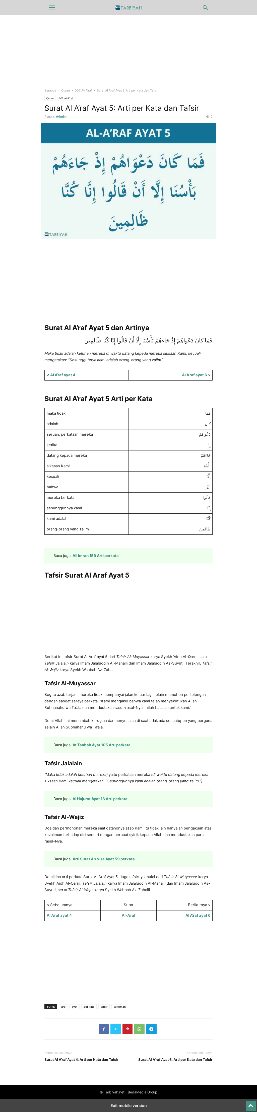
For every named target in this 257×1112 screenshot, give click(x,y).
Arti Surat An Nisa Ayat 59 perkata (104, 859)
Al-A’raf (129, 915)
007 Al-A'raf (83, 90)
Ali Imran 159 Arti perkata (96, 555)
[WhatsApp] (139, 1029)
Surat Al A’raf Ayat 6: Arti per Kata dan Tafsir (175, 1059)
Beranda (50, 90)
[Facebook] (104, 1029)
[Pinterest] (127, 1029)
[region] (128, 284)
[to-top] (251, 1103)
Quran (65, 90)
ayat (74, 1006)
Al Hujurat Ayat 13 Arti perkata (100, 798)
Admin (61, 116)
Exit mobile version (128, 1105)
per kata (89, 1006)
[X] (115, 1029)
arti (63, 1006)
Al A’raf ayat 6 (194, 375)
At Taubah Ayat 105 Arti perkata (102, 745)
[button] (51, 7)
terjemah (120, 1006)
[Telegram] (151, 1029)
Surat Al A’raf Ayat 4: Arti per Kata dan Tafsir (81, 1059)
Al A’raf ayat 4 (62, 375)
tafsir (104, 1006)
